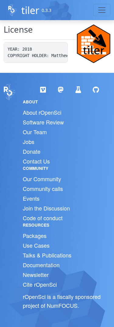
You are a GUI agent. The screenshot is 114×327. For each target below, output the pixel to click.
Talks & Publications (47, 255)
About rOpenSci (42, 112)
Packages (35, 235)
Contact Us (36, 161)
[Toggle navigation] (101, 10)
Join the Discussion (46, 208)
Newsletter (36, 274)
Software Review (43, 122)
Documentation (41, 265)
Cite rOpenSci (40, 284)
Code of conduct (43, 218)
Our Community (42, 179)
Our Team (35, 132)
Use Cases (36, 245)
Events (31, 198)
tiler (30, 10)
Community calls (43, 188)
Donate (31, 151)
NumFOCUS (62, 305)
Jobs (28, 142)
